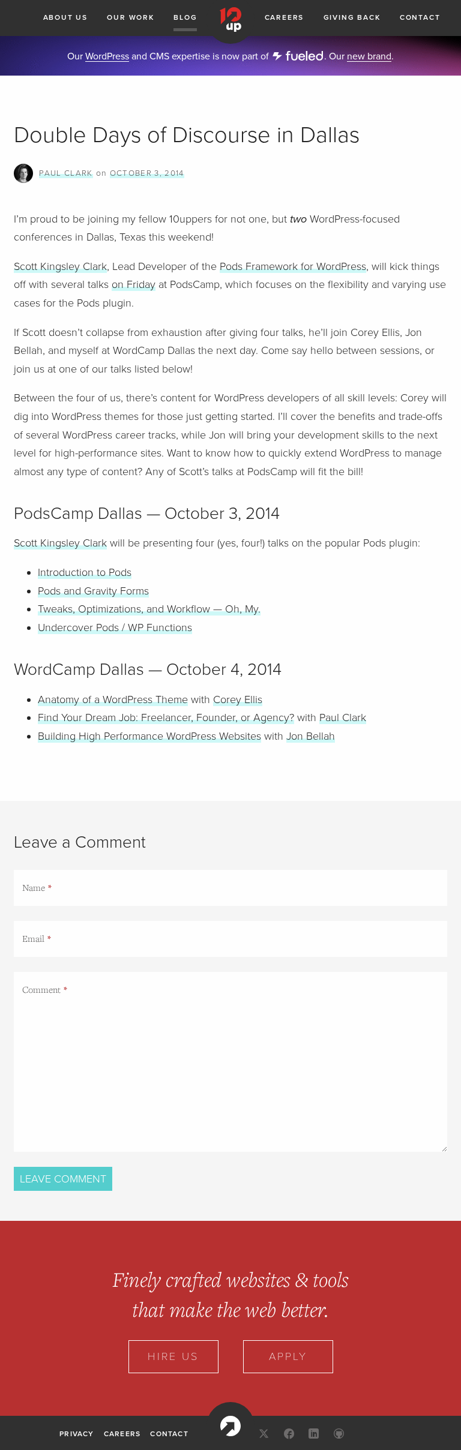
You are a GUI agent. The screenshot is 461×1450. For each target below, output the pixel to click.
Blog (185, 17)
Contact (420, 17)
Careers (284, 17)
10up (230, 1426)
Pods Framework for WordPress (293, 266)
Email (33, 938)
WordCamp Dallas (79, 669)
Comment (41, 989)
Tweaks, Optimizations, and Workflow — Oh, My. (149, 609)
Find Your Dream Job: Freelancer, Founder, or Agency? (166, 717)
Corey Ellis (237, 699)
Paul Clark (65, 173)
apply (288, 1356)
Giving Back (352, 17)
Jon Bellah (310, 736)
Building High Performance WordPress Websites (149, 736)
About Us (65, 17)
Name (33, 887)
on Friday (133, 284)
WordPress (107, 56)
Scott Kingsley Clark (60, 266)
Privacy (76, 1434)
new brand (369, 56)
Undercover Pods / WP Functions (115, 627)
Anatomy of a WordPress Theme (113, 699)
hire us (173, 1356)
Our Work (130, 17)
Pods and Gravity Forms (93, 591)
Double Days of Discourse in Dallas (187, 135)
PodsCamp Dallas (78, 513)
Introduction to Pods (84, 572)
